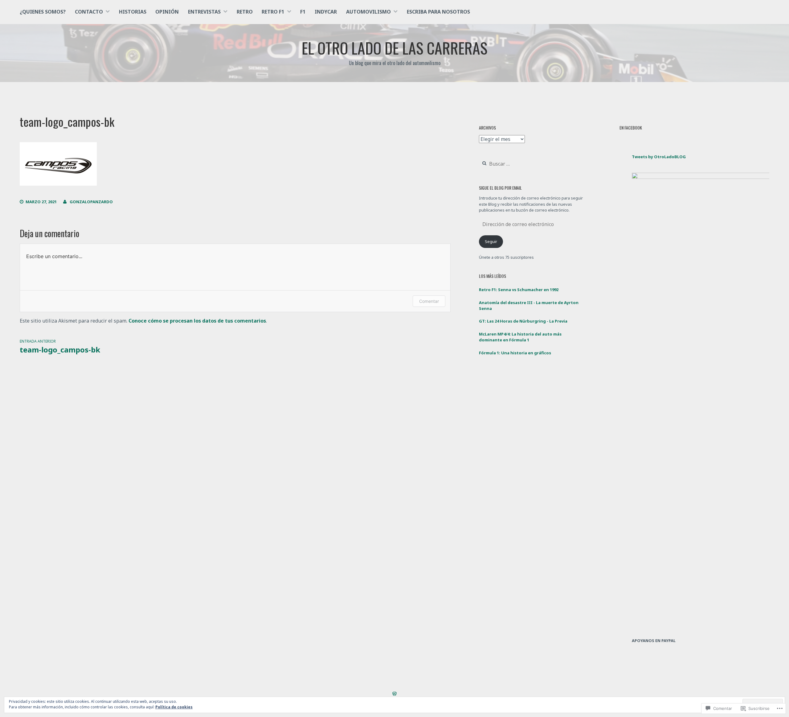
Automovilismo (368, 11)
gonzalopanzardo (91, 201)
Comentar (429, 301)
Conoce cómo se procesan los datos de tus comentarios (197, 320)
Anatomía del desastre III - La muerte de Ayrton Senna (528, 305)
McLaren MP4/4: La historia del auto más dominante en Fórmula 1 (520, 337)
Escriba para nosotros (438, 11)
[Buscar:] (514, 164)
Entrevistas (204, 11)
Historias (132, 11)
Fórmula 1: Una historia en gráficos (515, 353)
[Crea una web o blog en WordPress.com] (394, 694)
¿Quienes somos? (43, 11)
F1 (302, 11)
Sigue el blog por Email (500, 187)
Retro (245, 11)
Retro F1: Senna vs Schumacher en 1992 (518, 289)
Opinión (167, 11)
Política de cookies (174, 707)
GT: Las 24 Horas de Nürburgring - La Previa (523, 321)
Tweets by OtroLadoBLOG (659, 156)
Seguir (491, 241)
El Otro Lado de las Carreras (395, 47)
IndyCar (326, 11)
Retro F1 (273, 11)
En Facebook (630, 127)
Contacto (89, 11)
